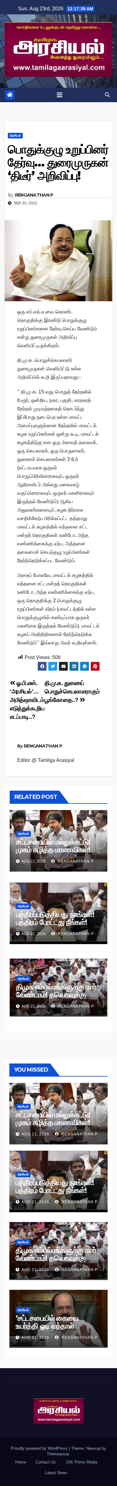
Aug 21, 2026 (35, 1134)
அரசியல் (15, 135)
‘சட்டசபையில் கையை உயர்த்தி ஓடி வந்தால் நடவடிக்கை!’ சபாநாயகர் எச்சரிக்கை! (50, 1329)
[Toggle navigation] (59, 95)
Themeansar (58, 1454)
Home (20, 1462)
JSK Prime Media (81, 1462)
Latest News (56, 1472)
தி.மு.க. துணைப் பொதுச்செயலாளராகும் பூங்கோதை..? (72, 691)
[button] (107, 95)
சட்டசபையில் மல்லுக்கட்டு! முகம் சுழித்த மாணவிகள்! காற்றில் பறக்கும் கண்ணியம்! (57, 849)
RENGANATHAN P (34, 195)
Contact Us (46, 1462)
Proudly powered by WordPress (40, 1448)
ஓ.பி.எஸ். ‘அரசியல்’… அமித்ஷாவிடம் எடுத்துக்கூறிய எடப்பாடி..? (27, 700)
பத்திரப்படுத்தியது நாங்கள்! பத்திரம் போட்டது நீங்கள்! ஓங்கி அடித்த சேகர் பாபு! (55, 922)
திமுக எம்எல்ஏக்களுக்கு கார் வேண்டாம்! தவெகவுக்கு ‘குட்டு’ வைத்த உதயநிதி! (56, 994)
